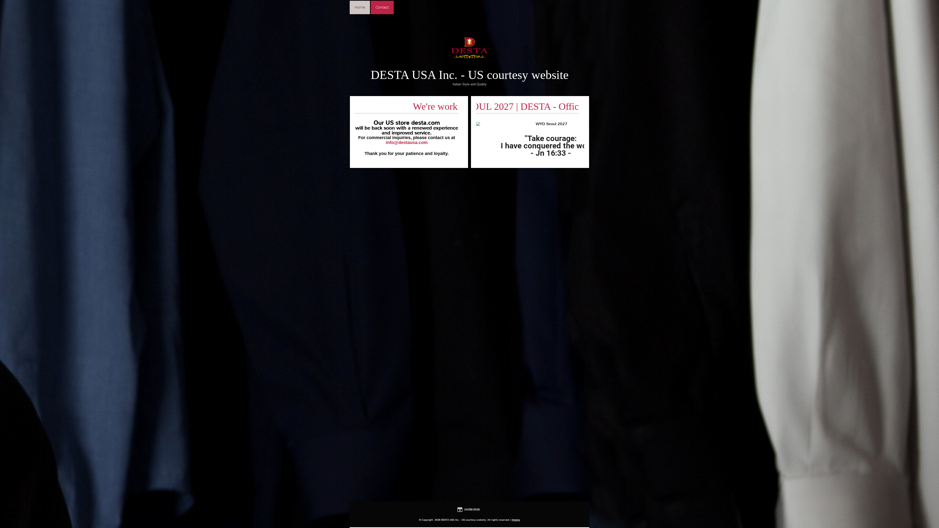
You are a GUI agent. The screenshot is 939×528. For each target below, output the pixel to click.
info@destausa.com (407, 142)
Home (360, 7)
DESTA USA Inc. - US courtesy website (470, 75)
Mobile (516, 519)
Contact (382, 7)
